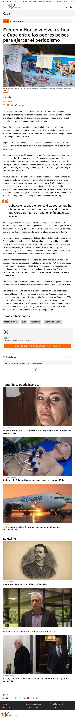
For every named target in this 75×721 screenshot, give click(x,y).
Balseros (41, 1)
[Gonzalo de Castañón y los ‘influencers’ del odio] (37, 560)
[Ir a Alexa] (33, 698)
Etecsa (25, 1)
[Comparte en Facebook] (12, 105)
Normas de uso (67, 357)
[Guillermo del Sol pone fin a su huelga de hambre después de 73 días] (37, 456)
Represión (66, 1)
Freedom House (10, 322)
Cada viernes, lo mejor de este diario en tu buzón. (37, 346)
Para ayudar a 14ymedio (16, 21)
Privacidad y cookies (57, 704)
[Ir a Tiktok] (20, 698)
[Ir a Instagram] (11, 698)
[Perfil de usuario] (71, 6)
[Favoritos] (4, 105)
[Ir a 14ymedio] (16, 6)
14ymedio (4, 704)
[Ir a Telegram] (15, 698)
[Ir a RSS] (37, 698)
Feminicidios (33, 1)
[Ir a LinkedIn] (24, 698)
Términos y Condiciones (34, 707)
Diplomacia (57, 1)
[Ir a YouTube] (28, 698)
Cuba (24, 322)
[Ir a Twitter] (7, 698)
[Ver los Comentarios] (8, 105)
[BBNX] (9, 714)
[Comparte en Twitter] (16, 105)
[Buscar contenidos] (65, 6)
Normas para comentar (34, 704)
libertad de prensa (53, 322)
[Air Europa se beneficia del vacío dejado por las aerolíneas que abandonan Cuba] (37, 503)
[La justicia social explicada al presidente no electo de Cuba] (37, 607)
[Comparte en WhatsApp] (19, 105)
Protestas (49, 1)
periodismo (35, 322)
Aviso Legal (5, 707)
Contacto (53, 707)
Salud (19, 1)
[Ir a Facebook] (2, 698)
